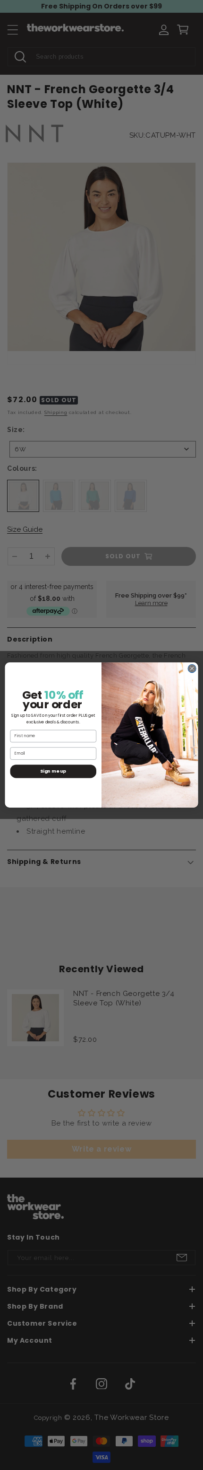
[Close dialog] (192, 668)
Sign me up (53, 771)
